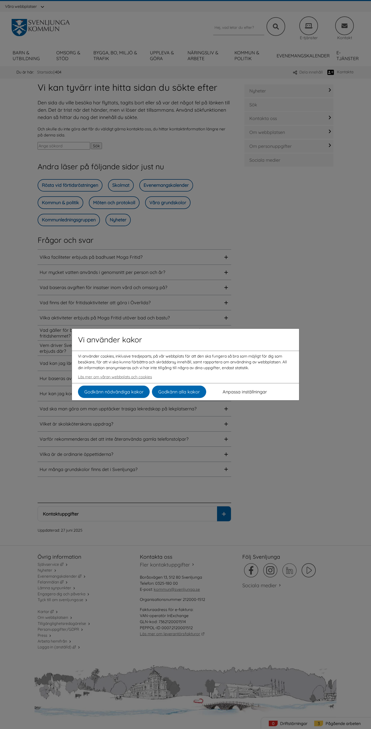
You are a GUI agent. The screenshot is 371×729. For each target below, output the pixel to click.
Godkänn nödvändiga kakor (114, 392)
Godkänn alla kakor (179, 392)
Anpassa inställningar (245, 392)
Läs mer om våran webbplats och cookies (115, 376)
